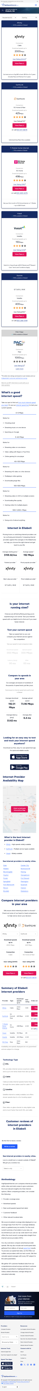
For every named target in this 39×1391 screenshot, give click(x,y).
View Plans (17, 63)
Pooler (5, 878)
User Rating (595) (19, 184)
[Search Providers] (16, 1337)
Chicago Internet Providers (27, 1332)
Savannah (24, 885)
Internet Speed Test (6, 1351)
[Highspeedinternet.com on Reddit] (31, 1365)
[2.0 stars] (17, 55)
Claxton (23, 888)
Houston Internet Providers (27, 1335)
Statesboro (24, 891)
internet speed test (22, 405)
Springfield (6, 881)
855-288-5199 (22, 321)
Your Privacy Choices (8, 1383)
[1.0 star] (14, 55)
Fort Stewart (25, 878)
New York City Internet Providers (28, 1339)
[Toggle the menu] (36, 5)
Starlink (4, 1037)
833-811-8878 (22, 130)
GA (7, 1286)
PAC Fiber (5, 1042)
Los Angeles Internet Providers (27, 1329)
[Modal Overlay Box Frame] (19, 1305)
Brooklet (6, 891)
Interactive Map (19, 809)
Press (21, 1361)
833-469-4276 (22, 193)
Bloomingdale (7, 872)
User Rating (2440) (19, 59)
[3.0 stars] (19, 55)
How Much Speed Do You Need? (9, 1355)
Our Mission (23, 1355)
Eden (5, 865)
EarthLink (9, 849)
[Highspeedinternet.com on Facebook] (21, 1365)
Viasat (8, 853)
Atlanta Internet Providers (26, 1345)
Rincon (5, 888)
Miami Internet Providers (26, 1342)
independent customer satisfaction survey (14, 378)
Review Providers (5, 1332)
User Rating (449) (19, 250)
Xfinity (8, 844)
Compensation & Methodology (8, 1381)
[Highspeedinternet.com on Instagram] (28, 1365)
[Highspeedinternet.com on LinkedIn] (34, 1365)
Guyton (6, 875)
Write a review (9, 1146)
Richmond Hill (25, 869)
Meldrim (6, 869)
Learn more (19, 369)
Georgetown (25, 875)
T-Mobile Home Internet (5, 1026)
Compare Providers (5, 1329)
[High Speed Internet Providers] (9, 5)
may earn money (7, 1)
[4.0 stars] (22, 55)
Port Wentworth (8, 885)
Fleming (23, 872)
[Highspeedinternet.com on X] (25, 1365)
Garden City (25, 865)
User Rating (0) (19, 365)
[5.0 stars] (25, 55)
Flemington (24, 881)
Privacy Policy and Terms (23, 1381)
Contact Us (23, 1358)
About (21, 1351)
